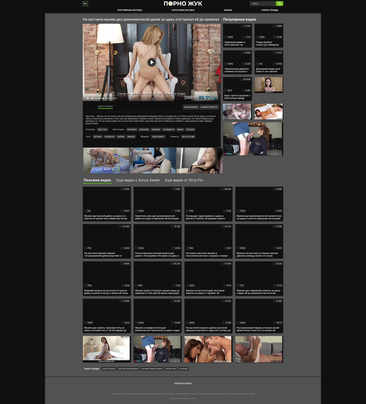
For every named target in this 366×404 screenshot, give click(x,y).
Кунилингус (168, 130)
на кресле (109, 137)
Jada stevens (109, 369)
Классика (144, 130)
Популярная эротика (129, 10)
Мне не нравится (93, 107)
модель (131, 137)
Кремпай (156, 130)
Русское (190, 130)
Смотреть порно (88, 10)
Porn (194, 398)
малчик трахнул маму (151, 369)
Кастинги (131, 130)
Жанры (228, 10)
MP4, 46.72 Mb (188, 137)
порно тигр (171, 369)
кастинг (98, 137)
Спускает (183, 369)
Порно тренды (270, 10)
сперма (121, 137)
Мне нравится (87, 107)
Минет (180, 130)
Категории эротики (183, 10)
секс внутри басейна (128, 369)
